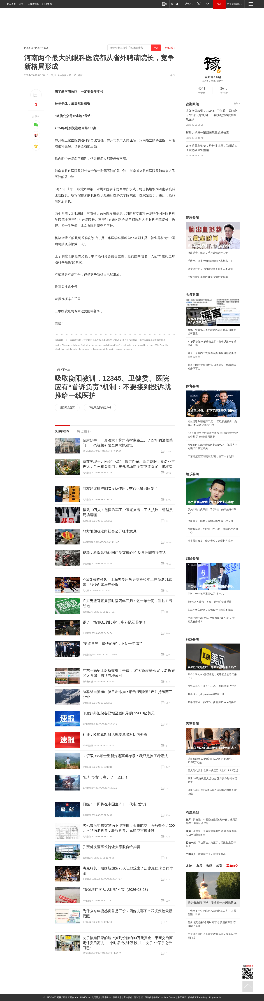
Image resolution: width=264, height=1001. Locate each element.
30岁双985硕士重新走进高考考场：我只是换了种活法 (125, 756)
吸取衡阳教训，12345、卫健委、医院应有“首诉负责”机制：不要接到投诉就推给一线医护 (113, 387)
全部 (236, 103)
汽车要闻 (192, 723)
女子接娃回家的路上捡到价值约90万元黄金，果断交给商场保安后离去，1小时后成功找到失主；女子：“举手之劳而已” (128, 943)
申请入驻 (169, 48)
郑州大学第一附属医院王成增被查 (207, 132)
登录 (219, 4)
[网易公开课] (175, 4)
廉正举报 (181, 997)
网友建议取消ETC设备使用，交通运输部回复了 (120, 488)
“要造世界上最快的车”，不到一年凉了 (113, 643)
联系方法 (106, 997)
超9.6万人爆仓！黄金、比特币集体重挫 (209, 601)
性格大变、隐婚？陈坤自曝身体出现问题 (210, 521)
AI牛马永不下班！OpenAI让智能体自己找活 (212, 686)
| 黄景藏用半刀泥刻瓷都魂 (206, 854)
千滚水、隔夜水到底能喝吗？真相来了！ (210, 260)
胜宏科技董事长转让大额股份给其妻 (111, 847)
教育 (219, 865)
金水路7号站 (64, 75)
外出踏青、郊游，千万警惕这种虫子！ (209, 252)
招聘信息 (117, 997)
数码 (209, 865)
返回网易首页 (67, 407)
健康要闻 (192, 217)
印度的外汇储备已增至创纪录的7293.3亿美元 (119, 713)
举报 (172, 75)
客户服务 (128, 997)
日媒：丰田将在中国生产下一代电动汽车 (115, 804)
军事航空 (232, 865)
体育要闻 (192, 386)
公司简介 (96, 997)
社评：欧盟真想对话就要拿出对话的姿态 (115, 734)
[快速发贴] (36, 94)
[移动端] (164, 4)
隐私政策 (138, 997)
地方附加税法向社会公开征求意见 (109, 531)
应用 (21, 4)
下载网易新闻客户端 (100, 407)
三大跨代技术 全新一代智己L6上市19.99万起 (213, 770)
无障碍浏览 (33, 4)
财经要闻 (192, 558)
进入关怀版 (46, 4)
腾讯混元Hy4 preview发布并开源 (206, 694)
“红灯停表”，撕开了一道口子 (105, 777)
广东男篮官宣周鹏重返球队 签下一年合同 (211, 456)
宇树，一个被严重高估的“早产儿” (206, 593)
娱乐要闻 (192, 474)
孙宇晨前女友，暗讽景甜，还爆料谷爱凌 (210, 540)
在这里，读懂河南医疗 (213, 81)
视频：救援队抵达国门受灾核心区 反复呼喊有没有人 (124, 553)
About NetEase (82, 997)
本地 (189, 865)
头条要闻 (192, 294)
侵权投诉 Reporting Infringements (204, 997)
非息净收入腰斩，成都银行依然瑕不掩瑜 (210, 609)
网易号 (38, 47)
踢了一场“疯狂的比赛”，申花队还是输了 (114, 622)
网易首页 (11, 4)
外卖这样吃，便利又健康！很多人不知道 (210, 268)
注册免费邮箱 (233, 4)
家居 (199, 865)
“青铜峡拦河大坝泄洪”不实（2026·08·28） (116, 890)
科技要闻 (192, 639)
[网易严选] (188, 4)
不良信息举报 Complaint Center (160, 997)
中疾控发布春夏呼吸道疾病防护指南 (208, 276)
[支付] (199, 4)
